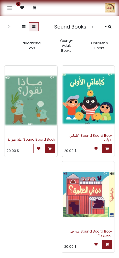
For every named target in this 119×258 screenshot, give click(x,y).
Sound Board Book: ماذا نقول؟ (31, 139)
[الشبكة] (34, 27)
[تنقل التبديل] (9, 8)
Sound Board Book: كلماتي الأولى (90, 137)
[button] (108, 27)
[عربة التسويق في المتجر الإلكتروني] (34, 8)
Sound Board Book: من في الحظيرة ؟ (90, 233)
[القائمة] (24, 27)
